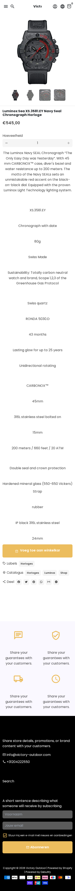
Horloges (27, 563)
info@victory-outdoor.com (26, 754)
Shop (63, 573)
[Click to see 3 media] (45, 95)
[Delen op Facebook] (19, 582)
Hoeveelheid (12, 135)
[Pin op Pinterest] (34, 582)
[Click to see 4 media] (59, 95)
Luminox (49, 573)
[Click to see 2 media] (30, 95)
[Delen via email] (49, 582)
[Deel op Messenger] (56, 582)
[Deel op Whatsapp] (41, 582)
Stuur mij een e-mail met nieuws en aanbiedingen (40, 835)
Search (8, 781)
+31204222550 (16, 761)
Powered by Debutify (38, 872)
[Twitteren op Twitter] (26, 582)
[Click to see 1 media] (15, 95)
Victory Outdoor (36, 868)
